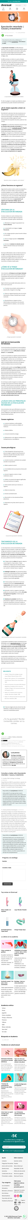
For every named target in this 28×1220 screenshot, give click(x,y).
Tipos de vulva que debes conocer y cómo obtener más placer (20, 1060)
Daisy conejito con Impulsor (6, 910)
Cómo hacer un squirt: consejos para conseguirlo (7, 1113)
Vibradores (5, 1188)
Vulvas (3, 1008)
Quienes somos (18, 1161)
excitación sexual (16, 128)
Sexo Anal (4, 1029)
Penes (10, 737)
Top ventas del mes (7, 1198)
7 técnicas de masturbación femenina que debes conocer (6, 1086)
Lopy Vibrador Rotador (20, 910)
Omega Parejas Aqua (20, 929)
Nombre (4, 861)
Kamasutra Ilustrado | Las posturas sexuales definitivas (7, 1060)
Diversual (10, 742)
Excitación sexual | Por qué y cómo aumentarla (7, 983)
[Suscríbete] (24, 1148)
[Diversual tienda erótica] (11, 5)
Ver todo (4, 1031)
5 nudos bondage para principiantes (20, 1084)
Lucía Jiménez (21, 32)
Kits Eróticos (5, 1193)
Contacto (4, 1161)
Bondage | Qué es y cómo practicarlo (19, 982)
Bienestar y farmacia (7, 1190)
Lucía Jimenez (13, 790)
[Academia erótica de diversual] (21, 1196)
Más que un (14, 1)
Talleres (4, 1022)
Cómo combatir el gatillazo (6, 951)
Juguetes (4, 1013)
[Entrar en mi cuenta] (10, 9)
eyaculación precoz (15, 643)
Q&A (3, 1024)
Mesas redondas (6, 1027)
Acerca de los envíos (7, 1166)
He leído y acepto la (14, 1150)
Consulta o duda (6, 867)
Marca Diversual (18, 1166)
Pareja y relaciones (17, 737)
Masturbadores (6, 1195)
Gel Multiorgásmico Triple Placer (6, 930)
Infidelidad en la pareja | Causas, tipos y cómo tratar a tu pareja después (20, 953)
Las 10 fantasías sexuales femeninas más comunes (19, 1113)
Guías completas (6, 1015)
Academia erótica (5, 738)
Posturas (4, 1020)
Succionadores (6, 1185)
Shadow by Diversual (7, 1200)
